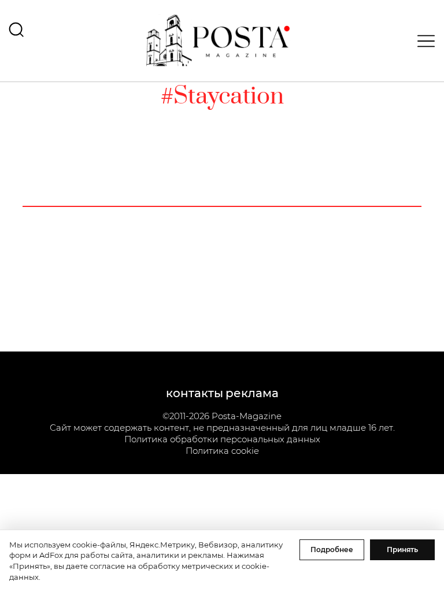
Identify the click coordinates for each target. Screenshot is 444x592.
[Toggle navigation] (422, 41)
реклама (252, 393)
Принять (402, 549)
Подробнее (331, 549)
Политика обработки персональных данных (222, 439)
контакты (194, 393)
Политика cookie (222, 450)
